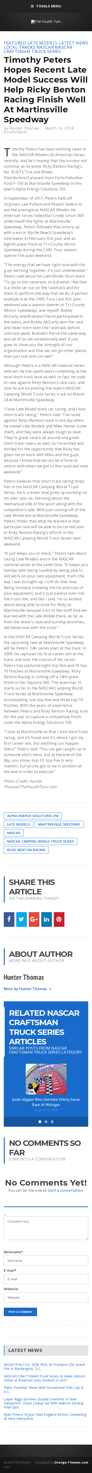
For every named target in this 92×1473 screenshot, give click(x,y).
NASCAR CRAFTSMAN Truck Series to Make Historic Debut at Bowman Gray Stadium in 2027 (45, 1378)
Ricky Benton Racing (26, 850)
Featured (15, 43)
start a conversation (65, 1190)
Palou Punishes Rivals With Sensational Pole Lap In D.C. (44, 1389)
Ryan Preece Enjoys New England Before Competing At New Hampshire (45, 1416)
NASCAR (45, 47)
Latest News (73, 43)
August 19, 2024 (46, 1110)
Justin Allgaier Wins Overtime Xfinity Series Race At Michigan (46, 1101)
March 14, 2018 (59, 128)
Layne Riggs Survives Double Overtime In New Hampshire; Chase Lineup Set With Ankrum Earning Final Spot (44, 1403)
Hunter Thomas (24, 128)
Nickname (13, 1252)
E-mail (10, 1270)
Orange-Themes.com (71, 1462)
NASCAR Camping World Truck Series (40, 841)
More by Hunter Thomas (25, 989)
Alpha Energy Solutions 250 (33, 815)
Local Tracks (19, 47)
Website (11, 1289)
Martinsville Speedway (59, 824)
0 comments (15, 132)
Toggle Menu (48, 6)
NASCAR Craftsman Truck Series (38, 49)
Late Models (42, 43)
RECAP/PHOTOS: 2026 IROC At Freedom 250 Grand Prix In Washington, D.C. (44, 1366)
